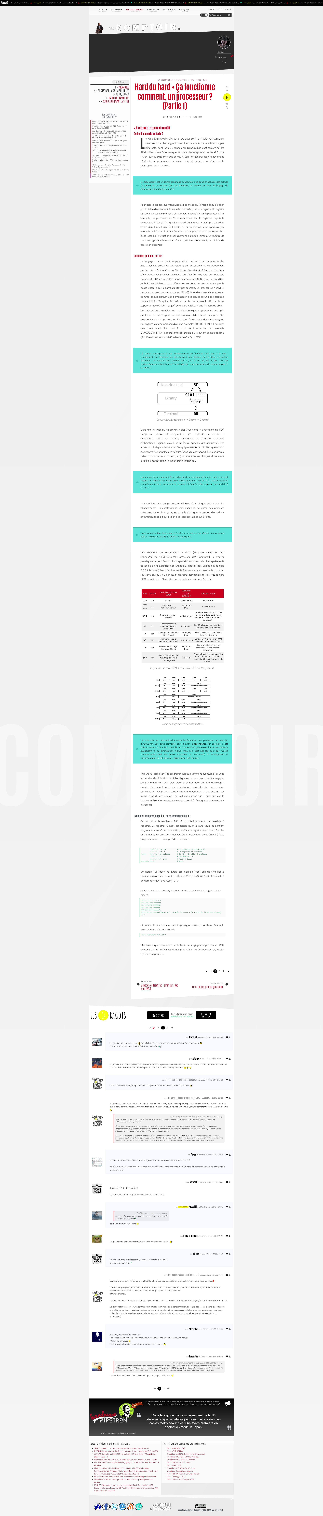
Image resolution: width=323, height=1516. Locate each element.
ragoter (158, 1015)
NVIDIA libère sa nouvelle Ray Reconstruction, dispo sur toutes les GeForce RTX (126, 1451)
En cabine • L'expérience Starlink (180, 1471)
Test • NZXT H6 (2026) (176, 1448)
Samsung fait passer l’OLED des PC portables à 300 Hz (116, 1474)
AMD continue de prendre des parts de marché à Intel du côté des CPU (110, 122)
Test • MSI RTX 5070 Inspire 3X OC (181, 1479)
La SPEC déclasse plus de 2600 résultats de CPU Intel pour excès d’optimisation (109, 151)
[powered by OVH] (98, 1506)
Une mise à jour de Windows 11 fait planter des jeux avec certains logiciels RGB (125, 1471)
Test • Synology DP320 (176, 1476)
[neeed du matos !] (139, 1506)
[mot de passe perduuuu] (224, 63)
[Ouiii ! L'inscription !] (224, 42)
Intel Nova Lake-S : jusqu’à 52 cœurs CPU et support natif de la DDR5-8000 (109, 132)
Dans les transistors (119, 97)
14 (227, 97)
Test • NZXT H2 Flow (175, 1451)
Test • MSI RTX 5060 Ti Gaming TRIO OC (183, 1474)
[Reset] (229, 15)
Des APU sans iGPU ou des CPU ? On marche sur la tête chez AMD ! (109, 127)
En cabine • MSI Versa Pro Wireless (181, 1468)
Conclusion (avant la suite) (116, 101)
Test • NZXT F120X (174, 1465)
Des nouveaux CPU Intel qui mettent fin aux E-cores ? (109, 147)
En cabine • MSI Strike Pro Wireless (181, 1460)
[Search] (210, 15)
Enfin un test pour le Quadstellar (208, 987)
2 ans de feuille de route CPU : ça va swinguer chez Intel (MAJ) (109, 142)
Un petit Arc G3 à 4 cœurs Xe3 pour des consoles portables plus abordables (125, 1476)
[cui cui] (114, 1506)
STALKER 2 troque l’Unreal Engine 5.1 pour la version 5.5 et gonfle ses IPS (123, 1485)
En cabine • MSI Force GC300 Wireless (183, 1457)
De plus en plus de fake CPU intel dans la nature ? (110, 161)
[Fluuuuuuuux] (130, 1506)
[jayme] (106, 1506)
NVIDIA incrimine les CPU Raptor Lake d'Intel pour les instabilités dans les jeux (109, 137)
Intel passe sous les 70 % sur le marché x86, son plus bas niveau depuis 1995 (125, 1460)
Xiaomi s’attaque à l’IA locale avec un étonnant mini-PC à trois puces (121, 1468)
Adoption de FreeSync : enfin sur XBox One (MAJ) (159, 986)
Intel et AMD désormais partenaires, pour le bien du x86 (110, 171)
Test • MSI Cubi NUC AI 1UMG (178, 1462)
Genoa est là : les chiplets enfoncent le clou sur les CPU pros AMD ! (110, 156)
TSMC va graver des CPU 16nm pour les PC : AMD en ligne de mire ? (109, 166)
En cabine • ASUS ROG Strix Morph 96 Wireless (186, 1454)
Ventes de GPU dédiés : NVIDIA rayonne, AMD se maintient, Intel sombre (110, 176)
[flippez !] (122, 1506)
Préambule (123, 87)
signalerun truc (206, 1015)
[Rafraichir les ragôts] (154, 1028)
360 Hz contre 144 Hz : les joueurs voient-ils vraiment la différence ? (121, 1448)
